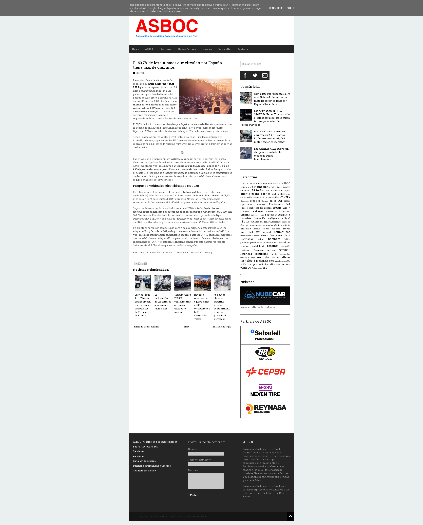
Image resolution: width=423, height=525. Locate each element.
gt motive (269, 214)
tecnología (247, 260)
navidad (267, 232)
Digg (210, 252)
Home (135, 48)
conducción (259, 197)
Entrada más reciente (146, 326)
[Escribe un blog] (139, 263)
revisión (245, 250)
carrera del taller (274, 190)
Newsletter (224, 48)
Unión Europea (248, 264)
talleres (285, 257)
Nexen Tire (267, 235)
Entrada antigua (221, 326)
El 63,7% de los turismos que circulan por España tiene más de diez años (177, 65)
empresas (254, 207)
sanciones (271, 250)
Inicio (186, 326)
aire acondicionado (262, 183)
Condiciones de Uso (144, 470)
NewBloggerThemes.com (247, 516)
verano (286, 264)
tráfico (276, 261)
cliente (245, 194)
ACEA (243, 183)
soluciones (244, 257)
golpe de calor (257, 215)
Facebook (154, 252)
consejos (255, 200)
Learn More (276, 8)
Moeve (257, 228)
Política (287, 239)
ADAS (249, 183)
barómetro (245, 190)
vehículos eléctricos (269, 264)
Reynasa (259, 250)
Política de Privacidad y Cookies (152, 465)
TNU (271, 261)
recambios (284, 242)
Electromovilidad (279, 204)
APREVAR (277, 183)
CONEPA (285, 197)
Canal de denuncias (144, 461)
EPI (261, 208)
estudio (277, 207)
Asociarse (138, 456)
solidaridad (285, 254)
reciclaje (244, 246)
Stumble (197, 252)
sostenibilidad (261, 257)
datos (273, 200)
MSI (258, 232)
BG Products (259, 190)
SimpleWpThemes (220, 516)
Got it (290, 8)
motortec (276, 228)
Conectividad (272, 197)
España (267, 207)
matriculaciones (253, 225)
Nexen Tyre (283, 235)
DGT (280, 200)
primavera (254, 242)
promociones (270, 242)
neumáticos (282, 232)
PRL (261, 242)
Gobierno (245, 214)
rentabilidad (258, 246)
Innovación (259, 218)
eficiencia (261, 204)
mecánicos (267, 225)
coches (265, 194)
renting (272, 246)
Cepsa (287, 190)
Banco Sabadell (283, 187)
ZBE (265, 267)
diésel (287, 201)
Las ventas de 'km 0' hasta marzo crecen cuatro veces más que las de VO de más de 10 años (143, 305)
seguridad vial (266, 254)
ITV (243, 221)
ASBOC (149, 48)
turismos (283, 261)
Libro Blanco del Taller (258, 221)
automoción (260, 187)
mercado (245, 228)
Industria (245, 218)
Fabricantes (257, 211)
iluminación (284, 214)
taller (275, 257)
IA (276, 215)
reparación (285, 246)
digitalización (246, 204)
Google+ (183, 252)
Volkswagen (256, 268)
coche (255, 194)
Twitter (169, 252)
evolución (244, 211)
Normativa (246, 239)
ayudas (272, 187)
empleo (244, 207)
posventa (245, 242)
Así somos (245, 187)
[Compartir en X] (142, 263)
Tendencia (262, 260)
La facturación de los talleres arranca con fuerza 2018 (162, 301)
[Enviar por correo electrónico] (136, 263)
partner (260, 239)
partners (274, 239)
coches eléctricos (281, 194)
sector (140, 72)
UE (288, 261)
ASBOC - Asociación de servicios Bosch (155, 441)
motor (266, 228)
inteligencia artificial (279, 218)
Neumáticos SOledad (249, 235)
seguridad (246, 253)
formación (284, 211)
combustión (246, 197)
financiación (271, 211)
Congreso (244, 201)
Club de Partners (186, 48)
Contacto (242, 48)
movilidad (246, 232)
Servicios (166, 48)
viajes (243, 267)
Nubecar (207, 48)
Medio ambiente (282, 225)
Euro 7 (286, 207)
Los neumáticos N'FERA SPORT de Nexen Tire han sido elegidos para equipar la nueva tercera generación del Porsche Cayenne (265, 117)
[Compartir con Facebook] (145, 263)
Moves (286, 228)
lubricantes (276, 221)
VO (249, 267)
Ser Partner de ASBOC (145, 446)
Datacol (265, 201)
